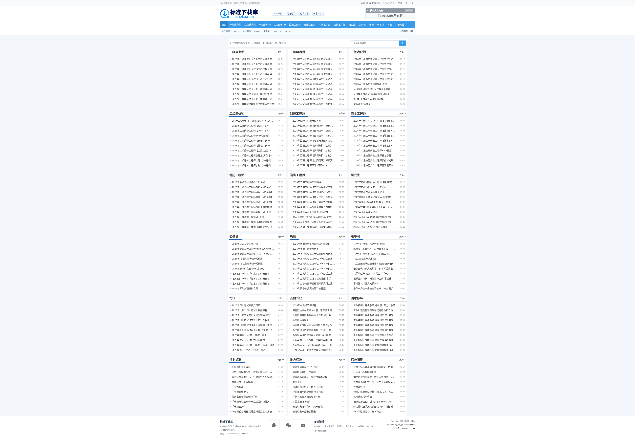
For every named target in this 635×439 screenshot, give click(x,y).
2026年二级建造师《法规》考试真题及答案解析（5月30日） (314, 59)
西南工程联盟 (328, 426)
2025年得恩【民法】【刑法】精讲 (249, 335)
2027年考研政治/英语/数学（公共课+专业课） (374, 202)
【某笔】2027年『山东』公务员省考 (251, 283)
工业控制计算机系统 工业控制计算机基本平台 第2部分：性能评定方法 (374, 335)
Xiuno (236, 31)
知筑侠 (317, 426)
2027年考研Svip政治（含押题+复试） (372, 222)
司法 (389, 24)
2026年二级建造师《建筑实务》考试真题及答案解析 (314, 79)
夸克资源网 (351, 426)
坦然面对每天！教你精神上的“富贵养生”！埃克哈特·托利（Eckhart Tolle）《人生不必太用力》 (374, 278)
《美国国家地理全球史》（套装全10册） (373, 263)
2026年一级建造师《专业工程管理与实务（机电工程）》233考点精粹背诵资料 (253, 59)
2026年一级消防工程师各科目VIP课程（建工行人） (253, 212)
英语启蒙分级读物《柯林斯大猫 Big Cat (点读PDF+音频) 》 (314, 325)
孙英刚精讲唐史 (301, 320)
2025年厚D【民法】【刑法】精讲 (248, 350)
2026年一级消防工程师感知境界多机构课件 (253, 207)
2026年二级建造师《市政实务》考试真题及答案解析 (314, 99)
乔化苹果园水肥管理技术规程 (308, 396)
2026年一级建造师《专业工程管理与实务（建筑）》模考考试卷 (253, 64)
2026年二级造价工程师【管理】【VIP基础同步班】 (253, 145)
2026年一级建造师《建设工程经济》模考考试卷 (253, 79)
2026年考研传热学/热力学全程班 (370, 227)
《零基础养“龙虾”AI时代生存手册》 (371, 273)
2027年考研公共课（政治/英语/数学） (372, 197)
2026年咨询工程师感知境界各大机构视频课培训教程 (314, 207)
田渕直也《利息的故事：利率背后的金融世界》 (374, 268)
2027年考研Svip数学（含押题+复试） (372, 217)
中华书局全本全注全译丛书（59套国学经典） (374, 288)
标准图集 (278, 13)
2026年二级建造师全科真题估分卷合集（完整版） (314, 104)
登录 (400, 3)
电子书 (380, 24)
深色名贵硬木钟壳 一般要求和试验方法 (252, 372)
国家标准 (317, 13)
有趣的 (361, 426)
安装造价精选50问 (362, 104)
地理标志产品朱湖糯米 (304, 411)
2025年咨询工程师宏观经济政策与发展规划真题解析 (314, 227)
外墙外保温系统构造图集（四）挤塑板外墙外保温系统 (374, 406)
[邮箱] (303, 425)
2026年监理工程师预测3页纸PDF (310, 165)
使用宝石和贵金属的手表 (244, 396)
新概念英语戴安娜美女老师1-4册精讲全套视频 (314, 335)
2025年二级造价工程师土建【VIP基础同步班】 (253, 160)
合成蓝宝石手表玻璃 (242, 381)
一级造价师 (265, 24)
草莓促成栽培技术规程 (304, 372)
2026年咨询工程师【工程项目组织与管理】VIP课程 (314, 187)
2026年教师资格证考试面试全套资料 (311, 243)
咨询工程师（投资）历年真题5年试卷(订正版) (314, 217)
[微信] (288, 425)
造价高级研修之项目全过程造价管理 (371, 89)
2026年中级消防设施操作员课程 (248, 182)
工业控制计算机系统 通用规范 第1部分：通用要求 (374, 330)
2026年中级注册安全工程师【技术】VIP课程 (374, 140)
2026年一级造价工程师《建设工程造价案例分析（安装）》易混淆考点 (374, 74)
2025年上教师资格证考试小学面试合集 (313, 258)
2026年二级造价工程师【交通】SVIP (251, 125)
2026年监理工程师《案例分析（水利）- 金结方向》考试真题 (314, 150)
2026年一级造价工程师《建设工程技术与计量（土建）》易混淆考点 (374, 64)
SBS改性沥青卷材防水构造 (367, 411)
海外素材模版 (320, 431)
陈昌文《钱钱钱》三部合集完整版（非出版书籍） (374, 248)
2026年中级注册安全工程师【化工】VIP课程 (374, 145)
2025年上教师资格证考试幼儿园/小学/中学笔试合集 (314, 278)
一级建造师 (235, 24)
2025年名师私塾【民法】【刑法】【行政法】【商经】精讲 (253, 330)
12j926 (257, 31)
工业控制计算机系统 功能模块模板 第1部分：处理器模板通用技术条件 (374, 350)
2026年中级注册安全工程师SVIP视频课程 (374, 150)
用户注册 (409, 3)
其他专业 (399, 24)
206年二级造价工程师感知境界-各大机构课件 (253, 120)
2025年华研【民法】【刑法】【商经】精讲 (253, 345)
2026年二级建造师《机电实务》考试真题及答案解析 (314, 89)
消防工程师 (324, 24)
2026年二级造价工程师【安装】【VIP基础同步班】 (253, 140)
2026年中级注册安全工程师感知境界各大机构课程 (374, 165)
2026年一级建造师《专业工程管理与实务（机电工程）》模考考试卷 (253, 89)
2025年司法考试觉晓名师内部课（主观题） (253, 325)
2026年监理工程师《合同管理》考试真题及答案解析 (314, 160)
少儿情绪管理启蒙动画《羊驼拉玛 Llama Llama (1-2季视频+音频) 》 (314, 315)
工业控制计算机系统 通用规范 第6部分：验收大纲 (374, 320)
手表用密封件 (239, 406)
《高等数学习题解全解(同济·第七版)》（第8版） (374, 207)
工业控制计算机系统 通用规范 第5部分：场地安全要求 (374, 325)
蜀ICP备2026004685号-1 (403, 428)
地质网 (340, 426)
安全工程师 (310, 24)
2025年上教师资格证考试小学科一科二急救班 (314, 263)
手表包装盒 (237, 386)
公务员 (362, 24)
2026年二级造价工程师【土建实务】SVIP (253, 150)
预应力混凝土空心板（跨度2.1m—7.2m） (374, 391)
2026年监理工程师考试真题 (307, 120)
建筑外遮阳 (359, 386)
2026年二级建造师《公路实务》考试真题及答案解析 (314, 84)
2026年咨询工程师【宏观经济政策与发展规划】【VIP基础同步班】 (314, 192)
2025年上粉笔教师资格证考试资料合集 (313, 283)
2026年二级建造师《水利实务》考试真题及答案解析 (314, 94)
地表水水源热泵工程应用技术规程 (310, 376)
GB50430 (277, 31)
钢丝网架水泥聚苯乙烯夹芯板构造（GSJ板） (374, 376)
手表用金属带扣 (240, 391)
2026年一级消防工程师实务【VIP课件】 (252, 197)
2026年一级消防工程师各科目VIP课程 (251, 187)
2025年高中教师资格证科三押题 (309, 288)
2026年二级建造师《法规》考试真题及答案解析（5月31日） (314, 64)
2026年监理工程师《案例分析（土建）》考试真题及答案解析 (314, 145)
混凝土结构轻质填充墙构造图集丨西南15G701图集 (374, 367)
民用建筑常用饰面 (362, 396)
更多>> (281, 52)
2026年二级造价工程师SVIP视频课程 (251, 135)
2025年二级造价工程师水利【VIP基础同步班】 (253, 165)
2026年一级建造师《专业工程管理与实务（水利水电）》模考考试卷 (253, 99)
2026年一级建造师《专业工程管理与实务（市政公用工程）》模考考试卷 (253, 84)
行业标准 (304, 13)
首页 (224, 24)
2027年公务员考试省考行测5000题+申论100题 (253, 248)
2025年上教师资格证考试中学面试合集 (313, 273)
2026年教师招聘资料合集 (306, 248)
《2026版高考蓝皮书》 (365, 258)
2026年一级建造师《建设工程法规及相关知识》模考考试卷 (253, 69)
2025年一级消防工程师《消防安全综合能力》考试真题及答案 (253, 227)
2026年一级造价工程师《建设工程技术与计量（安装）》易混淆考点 (374, 69)
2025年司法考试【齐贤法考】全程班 (251, 320)
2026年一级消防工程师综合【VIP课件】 (252, 202)
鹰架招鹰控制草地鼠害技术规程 (309, 386)
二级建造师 (250, 24)
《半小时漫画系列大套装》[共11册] (371, 253)
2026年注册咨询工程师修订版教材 (310, 212)
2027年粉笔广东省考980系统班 (248, 268)
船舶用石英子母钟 (241, 367)
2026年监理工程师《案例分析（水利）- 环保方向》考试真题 (314, 155)
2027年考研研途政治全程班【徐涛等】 (373, 182)
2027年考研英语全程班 (365, 212)
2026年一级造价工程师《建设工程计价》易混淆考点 (374, 59)
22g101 (288, 31)
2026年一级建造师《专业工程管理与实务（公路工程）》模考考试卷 (253, 74)
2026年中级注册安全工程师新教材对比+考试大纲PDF (374, 160)
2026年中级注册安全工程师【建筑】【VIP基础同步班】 (374, 125)
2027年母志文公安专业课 (245, 243)
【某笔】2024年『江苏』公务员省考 (251, 278)
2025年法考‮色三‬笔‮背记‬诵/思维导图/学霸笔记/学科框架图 (253, 315)
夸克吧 (370, 426)
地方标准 (291, 13)
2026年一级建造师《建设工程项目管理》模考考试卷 (253, 94)
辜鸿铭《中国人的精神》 (366, 283)
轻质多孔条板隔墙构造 (365, 372)
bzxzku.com (409, 425)
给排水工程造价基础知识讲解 (368, 99)
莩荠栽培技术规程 (302, 401)
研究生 (352, 24)
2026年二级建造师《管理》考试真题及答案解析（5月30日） (314, 69)
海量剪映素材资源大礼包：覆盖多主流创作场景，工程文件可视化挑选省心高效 (314, 310)
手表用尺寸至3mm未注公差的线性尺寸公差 (253, 401)
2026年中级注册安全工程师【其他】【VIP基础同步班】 (374, 120)
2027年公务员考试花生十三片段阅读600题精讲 (253, 253)
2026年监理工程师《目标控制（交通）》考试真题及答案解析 (314, 130)
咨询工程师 (339, 24)
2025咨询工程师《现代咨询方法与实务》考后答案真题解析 (314, 222)
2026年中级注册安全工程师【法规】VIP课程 (374, 130)
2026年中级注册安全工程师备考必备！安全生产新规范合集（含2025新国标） (374, 155)
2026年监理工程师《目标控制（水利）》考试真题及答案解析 (314, 135)
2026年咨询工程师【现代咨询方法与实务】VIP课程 (314, 202)
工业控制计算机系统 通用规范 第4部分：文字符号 (374, 315)
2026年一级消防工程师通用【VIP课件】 (252, 192)
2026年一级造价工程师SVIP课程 (370, 84)
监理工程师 (295, 24)
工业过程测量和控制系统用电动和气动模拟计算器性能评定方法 (374, 310)
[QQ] (274, 425)
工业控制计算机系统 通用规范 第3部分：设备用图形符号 (374, 340)
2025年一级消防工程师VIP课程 (248, 217)
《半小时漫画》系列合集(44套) (369, 243)
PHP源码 (247, 31)
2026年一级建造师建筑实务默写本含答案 (253, 104)
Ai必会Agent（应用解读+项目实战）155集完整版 (314, 345)
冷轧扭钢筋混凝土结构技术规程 (309, 391)
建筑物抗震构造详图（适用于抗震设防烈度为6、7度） (374, 381)
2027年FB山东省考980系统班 (247, 258)
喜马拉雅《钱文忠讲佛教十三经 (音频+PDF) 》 (314, 330)
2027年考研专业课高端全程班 (368, 192)
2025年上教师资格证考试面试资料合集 (313, 253)
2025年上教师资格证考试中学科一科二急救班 (314, 268)
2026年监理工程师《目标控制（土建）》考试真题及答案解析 (314, 125)
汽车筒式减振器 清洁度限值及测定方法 (252, 411)
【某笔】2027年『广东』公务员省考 (251, 273)
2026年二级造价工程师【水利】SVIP (251, 130)
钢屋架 (267, 31)
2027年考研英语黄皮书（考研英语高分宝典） (374, 187)
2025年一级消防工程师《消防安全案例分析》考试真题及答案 (253, 222)
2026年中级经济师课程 (304, 305)
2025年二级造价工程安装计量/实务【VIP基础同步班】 (253, 155)
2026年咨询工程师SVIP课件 (307, 182)
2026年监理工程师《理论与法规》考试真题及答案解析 (314, 140)
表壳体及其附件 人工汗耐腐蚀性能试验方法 (253, 376)
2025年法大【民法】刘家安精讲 (248, 340)
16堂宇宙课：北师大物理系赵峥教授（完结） (314, 350)
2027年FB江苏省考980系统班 (247, 263)
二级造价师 (280, 24)
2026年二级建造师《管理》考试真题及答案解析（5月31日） (314, 74)
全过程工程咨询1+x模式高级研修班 (371, 94)
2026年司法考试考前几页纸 (246, 305)
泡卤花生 (297, 381)
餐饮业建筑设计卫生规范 (305, 367)
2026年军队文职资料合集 (245, 288)
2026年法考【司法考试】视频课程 (249, 310)
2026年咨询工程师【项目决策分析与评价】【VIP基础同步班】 (314, 197)
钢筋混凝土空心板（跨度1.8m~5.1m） (373, 401)
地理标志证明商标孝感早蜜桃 (308, 406)
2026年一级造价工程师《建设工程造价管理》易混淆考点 (374, 79)
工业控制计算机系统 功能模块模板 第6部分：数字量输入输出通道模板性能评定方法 (374, 345)
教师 (371, 24)
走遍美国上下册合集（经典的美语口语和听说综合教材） (314, 340)
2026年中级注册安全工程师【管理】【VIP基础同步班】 (374, 135)
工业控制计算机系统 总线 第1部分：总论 (374, 305)
